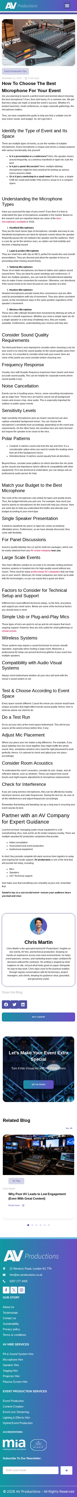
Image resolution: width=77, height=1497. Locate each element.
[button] (67, 5)
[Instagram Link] (21, 1290)
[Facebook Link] (6, 1290)
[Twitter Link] (13, 1290)
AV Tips (16, 1181)
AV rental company (40, 550)
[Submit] (66, 1470)
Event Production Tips (15, 71)
